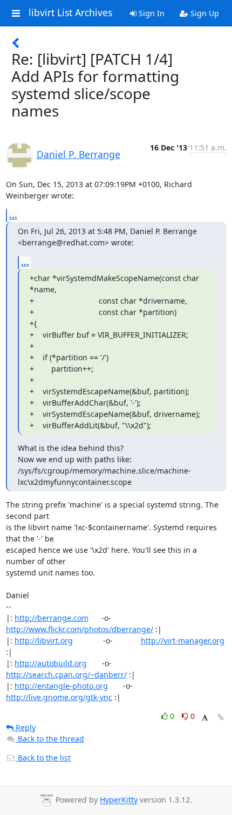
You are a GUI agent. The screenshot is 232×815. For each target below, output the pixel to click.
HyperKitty (119, 800)
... (13, 215)
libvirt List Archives (70, 12)
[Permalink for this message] (221, 717)
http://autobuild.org (51, 663)
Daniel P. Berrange (78, 154)
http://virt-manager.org (182, 640)
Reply (24, 727)
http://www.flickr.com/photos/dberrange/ (79, 629)
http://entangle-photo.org (61, 686)
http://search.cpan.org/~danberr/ (66, 674)
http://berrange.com (51, 618)
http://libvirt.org (44, 640)
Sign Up (203, 13)
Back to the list (43, 757)
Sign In (151, 13)
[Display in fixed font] (204, 717)
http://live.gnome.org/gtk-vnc (59, 697)
